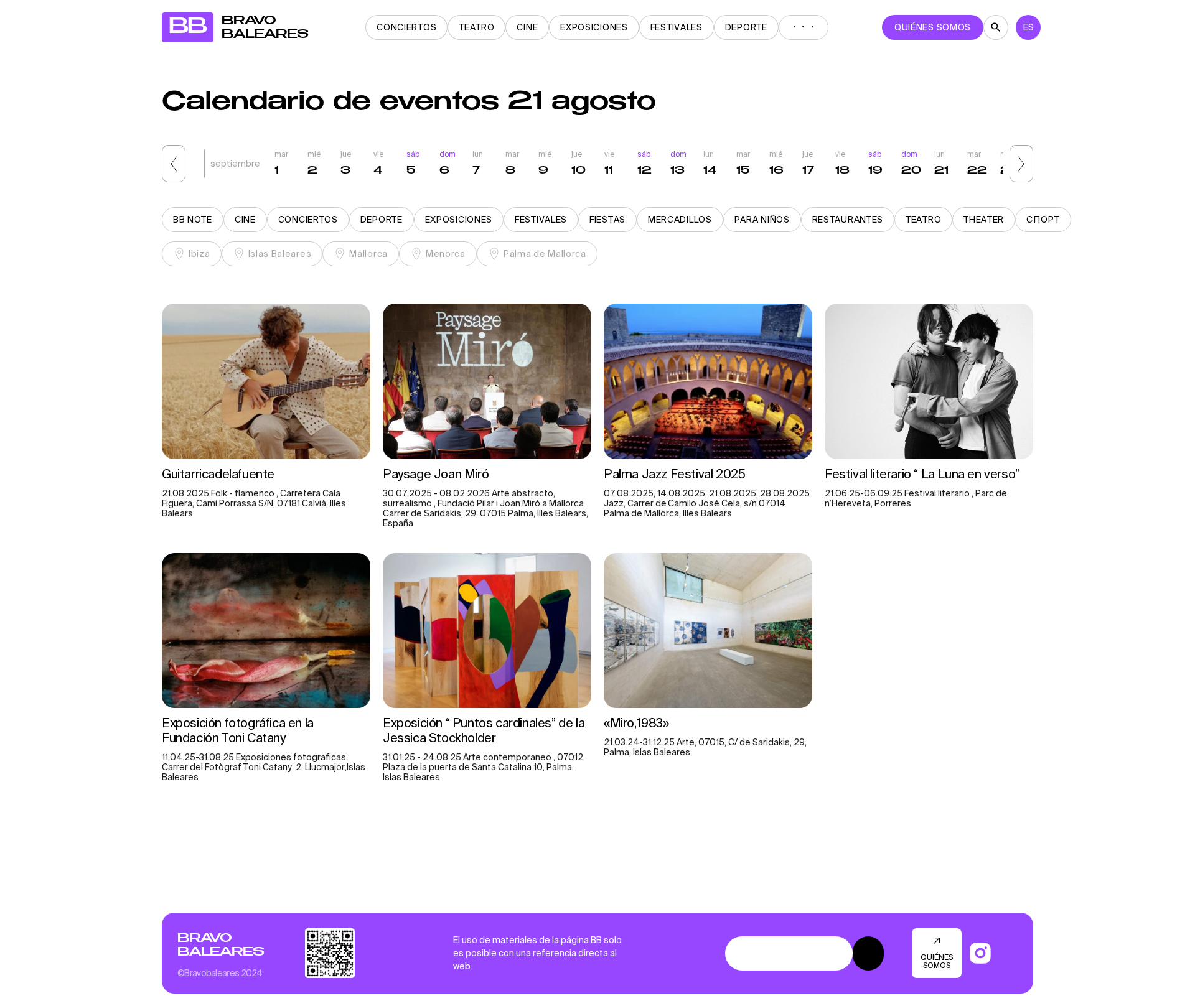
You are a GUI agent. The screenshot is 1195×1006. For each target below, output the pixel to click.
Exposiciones (593, 27)
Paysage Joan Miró (436, 474)
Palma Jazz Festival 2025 (674, 474)
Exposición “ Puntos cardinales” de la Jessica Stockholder (483, 730)
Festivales (676, 27)
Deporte (746, 27)
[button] (173, 163)
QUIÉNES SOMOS (932, 27)
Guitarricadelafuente (218, 474)
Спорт (1043, 220)
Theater (983, 220)
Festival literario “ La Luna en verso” (923, 474)
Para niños (762, 220)
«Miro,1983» (636, 722)
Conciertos (406, 27)
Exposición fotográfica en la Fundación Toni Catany (238, 730)
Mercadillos (680, 220)
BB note (192, 220)
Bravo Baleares (220, 945)
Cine (527, 27)
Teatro (476, 27)
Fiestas (607, 220)
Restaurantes (847, 220)
